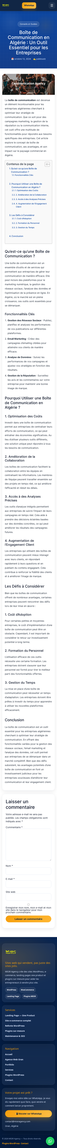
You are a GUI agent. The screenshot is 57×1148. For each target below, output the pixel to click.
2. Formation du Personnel (27, 223)
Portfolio (9, 1064)
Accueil (8, 1054)
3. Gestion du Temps (25, 227)
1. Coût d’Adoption (23, 218)
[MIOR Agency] (5, 5)
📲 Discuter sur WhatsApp (28, 1113)
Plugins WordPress (14, 1075)
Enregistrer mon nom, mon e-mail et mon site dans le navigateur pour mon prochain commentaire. (28, 909)
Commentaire (14, 827)
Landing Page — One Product (20, 1015)
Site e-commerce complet (18, 1020)
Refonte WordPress (15, 1025)
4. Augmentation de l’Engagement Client (31, 205)
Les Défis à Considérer (23, 215)
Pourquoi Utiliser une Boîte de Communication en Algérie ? (27, 185)
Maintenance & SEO (15, 1036)
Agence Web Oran (14, 1059)
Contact (9, 1080)
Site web (10, 892)
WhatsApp (29, 5)
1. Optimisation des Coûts (26, 190)
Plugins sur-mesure (15, 1030)
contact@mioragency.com (17, 1121)
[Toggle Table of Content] (46, 164)
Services (9, 1069)
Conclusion (17, 236)
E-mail (10, 879)
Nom (9, 866)
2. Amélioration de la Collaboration (31, 195)
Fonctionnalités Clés (24, 175)
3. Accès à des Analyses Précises (31, 199)
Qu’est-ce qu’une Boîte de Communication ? (24, 170)
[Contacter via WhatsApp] (50, 1141)
